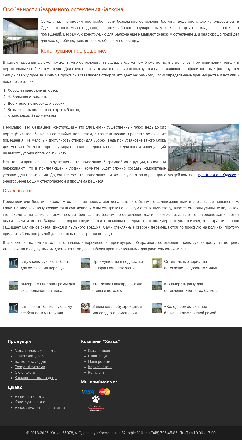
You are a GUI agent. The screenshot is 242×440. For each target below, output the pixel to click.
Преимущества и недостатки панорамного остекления (117, 265)
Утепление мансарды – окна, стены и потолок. (117, 287)
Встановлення (100, 351)
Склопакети (25, 372)
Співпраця (97, 356)
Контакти (96, 372)
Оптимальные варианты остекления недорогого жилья (190, 265)
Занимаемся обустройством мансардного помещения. (117, 310)
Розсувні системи (30, 367)
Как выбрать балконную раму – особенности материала (48, 310)
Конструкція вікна (30, 402)
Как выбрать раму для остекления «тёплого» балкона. (192, 287)
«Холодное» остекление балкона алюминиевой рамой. (190, 310)
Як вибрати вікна (29, 397)
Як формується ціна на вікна (40, 407)
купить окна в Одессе (217, 175)
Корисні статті (100, 367)
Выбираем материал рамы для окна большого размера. (48, 287)
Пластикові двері (30, 356)
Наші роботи (99, 361)
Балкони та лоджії (30, 361)
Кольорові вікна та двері (36, 378)
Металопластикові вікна (35, 351)
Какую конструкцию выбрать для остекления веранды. (45, 265)
